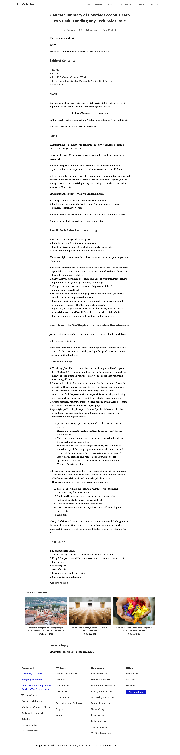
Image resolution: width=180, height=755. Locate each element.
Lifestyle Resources (101, 691)
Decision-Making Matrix (34, 701)
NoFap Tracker (29, 725)
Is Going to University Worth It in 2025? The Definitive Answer (90, 628)
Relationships (98, 721)
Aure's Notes (25, 4)
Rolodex (25, 719)
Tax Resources (99, 727)
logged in (68, 652)
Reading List (98, 715)
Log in (59, 709)
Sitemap (62, 745)
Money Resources (100, 703)
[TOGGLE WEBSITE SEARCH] (157, 4)
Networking (97, 709)
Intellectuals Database (103, 685)
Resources (61, 691)
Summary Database (31, 673)
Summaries (62, 685)
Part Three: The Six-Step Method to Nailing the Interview (82, 81)
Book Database (99, 673)
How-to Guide (61, 583)
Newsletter (132, 673)
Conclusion (58, 84)
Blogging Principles (31, 679)
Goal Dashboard (30, 731)
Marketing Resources (102, 697)
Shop (59, 715)
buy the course (102, 51)
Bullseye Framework (32, 713)
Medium (130, 685)
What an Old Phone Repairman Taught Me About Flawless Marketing (134, 628)
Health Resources (100, 679)
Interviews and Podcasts (69, 703)
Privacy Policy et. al (80, 745)
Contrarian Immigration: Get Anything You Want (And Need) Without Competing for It (46, 628)
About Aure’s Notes (66, 673)
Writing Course (29, 695)
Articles (93, 30)
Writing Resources (101, 733)
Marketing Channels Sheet (35, 707)
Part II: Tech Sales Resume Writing (70, 77)
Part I (55, 73)
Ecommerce (62, 697)
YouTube (131, 679)
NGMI (55, 70)
